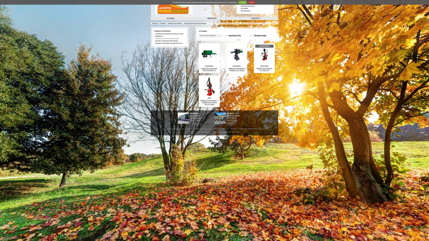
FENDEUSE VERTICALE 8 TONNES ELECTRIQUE (236, 70)
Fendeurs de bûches (175, 23)
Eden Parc (209, 66)
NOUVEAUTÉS (235, 36)
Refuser (251, 2)
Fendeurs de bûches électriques (167, 38)
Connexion (236, 132)
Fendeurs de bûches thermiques (166, 41)
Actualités (244, 8)
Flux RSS (233, 129)
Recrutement (245, 11)
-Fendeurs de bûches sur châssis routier (169, 34)
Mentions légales (203, 132)
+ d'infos (194, 123)
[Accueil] (173, 8)
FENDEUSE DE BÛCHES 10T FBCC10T (264, 70)
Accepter (242, 2)
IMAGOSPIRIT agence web (257, 129)
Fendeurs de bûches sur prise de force (168, 43)
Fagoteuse (159, 36)
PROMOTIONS (260, 36)
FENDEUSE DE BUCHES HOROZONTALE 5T (209, 70)
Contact (255, 18)
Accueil (171, 18)
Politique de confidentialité (220, 132)
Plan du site (224, 129)
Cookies (192, 132)
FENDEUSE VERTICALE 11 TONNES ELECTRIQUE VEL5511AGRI (209, 103)
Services (211, 18)
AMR (209, 98)
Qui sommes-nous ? (248, 6)
